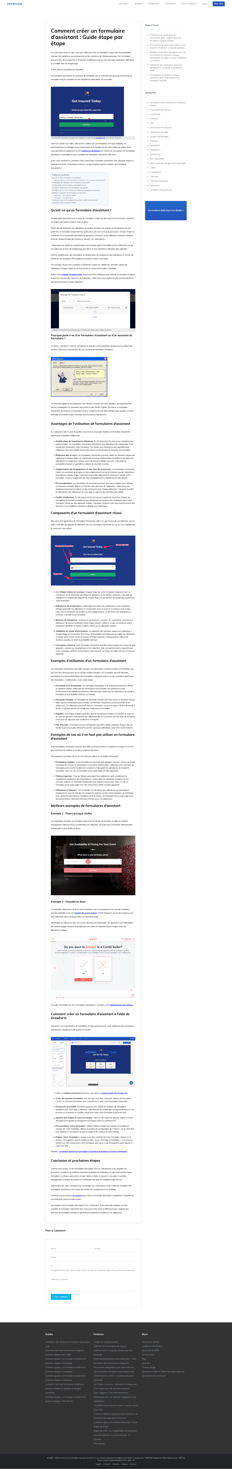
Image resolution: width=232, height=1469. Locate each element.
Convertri (154, 118)
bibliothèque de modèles (121, 1005)
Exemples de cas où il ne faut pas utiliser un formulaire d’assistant (76, 190)
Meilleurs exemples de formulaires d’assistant (69, 193)
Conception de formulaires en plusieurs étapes (168, 104)
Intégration (155, 149)
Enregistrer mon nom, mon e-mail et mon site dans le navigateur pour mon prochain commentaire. (93, 1270)
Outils (153, 167)
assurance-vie (100, 138)
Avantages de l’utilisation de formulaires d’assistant (71, 183)
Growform (77, 1195)
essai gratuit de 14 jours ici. (115, 1093)
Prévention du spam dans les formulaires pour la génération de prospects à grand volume (165, 38)
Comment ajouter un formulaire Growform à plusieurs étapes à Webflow (93, 1151)
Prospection (155, 172)
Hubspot (154, 141)
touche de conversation (86, 913)
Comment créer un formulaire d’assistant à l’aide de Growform (75, 200)
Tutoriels (154, 176)
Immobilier (155, 145)
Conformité (155, 114)
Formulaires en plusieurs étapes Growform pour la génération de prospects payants (165, 78)
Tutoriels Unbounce (159, 181)
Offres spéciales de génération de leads (168, 163)
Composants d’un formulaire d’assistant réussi (69, 185)
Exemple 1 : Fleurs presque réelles (65, 195)
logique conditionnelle (72, 274)
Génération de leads (159, 132)
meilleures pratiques (91, 151)
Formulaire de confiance (161, 127)
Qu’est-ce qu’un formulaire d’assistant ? (66, 178)
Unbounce (154, 185)
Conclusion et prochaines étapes (64, 203)
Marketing (155, 154)
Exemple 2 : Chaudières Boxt (64, 198)
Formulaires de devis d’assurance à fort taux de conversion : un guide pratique (167, 46)
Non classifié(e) (157, 158)
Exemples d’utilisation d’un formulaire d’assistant (69, 188)
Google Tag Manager (159, 136)
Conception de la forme (160, 109)
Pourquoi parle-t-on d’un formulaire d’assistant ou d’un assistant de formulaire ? (80, 180)
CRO (152, 123)
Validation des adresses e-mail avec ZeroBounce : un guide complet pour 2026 (166, 68)
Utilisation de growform (161, 190)
